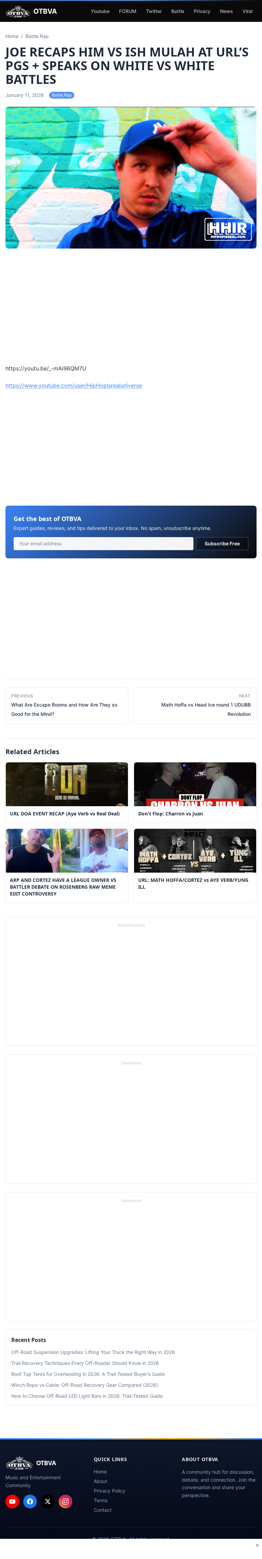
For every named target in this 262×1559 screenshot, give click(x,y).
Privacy (202, 11)
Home (100, 1471)
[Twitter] (48, 1501)
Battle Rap (62, 95)
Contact (103, 1510)
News (226, 11)
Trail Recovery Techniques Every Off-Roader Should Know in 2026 (85, 1363)
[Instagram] (65, 1501)
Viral (247, 11)
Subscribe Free (222, 543)
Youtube (100, 11)
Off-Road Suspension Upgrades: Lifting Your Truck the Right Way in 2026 (93, 1352)
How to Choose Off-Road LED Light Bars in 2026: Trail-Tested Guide (87, 1396)
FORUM (127, 11)
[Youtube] (12, 1501)
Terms (100, 1500)
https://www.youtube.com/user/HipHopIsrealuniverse (73, 385)
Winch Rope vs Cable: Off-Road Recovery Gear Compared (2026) (84, 1385)
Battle (177, 11)
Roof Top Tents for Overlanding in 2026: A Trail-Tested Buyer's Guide (88, 1374)
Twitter (154, 11)
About (100, 1481)
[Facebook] (30, 1501)
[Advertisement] (131, 307)
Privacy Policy (109, 1491)
